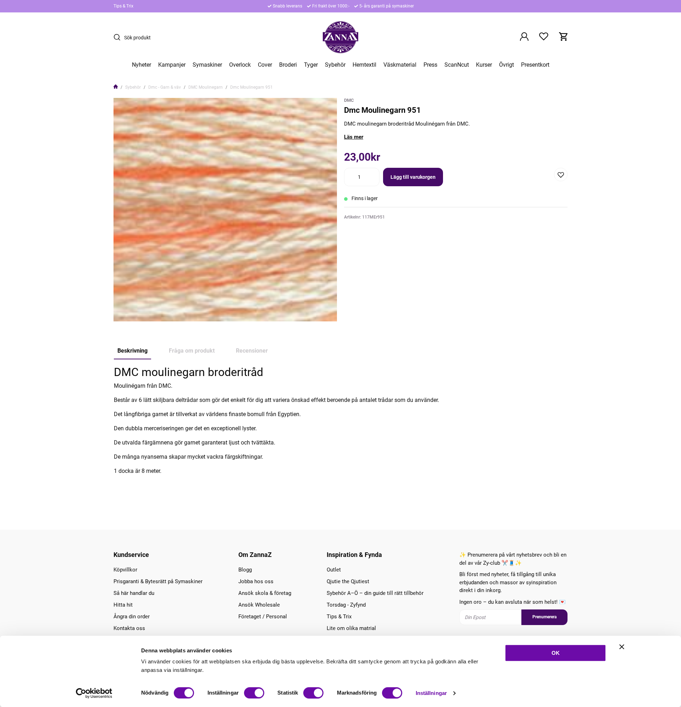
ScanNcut (456, 65)
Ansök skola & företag (264, 593)
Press (430, 65)
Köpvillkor (125, 570)
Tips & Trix (123, 6)
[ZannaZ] (340, 37)
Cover (265, 65)
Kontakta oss (129, 628)
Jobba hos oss (255, 581)
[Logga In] (524, 37)
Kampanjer (172, 65)
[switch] (254, 692)
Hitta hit (123, 605)
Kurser (484, 65)
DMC (349, 100)
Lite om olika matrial (351, 628)
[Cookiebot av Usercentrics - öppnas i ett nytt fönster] (94, 693)
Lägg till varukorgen (413, 177)
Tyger (311, 65)
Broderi (288, 65)
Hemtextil (364, 65)
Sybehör (335, 65)
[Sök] (119, 37)
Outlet (334, 570)
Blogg (245, 570)
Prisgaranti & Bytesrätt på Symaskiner (158, 581)
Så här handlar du (134, 593)
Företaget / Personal (262, 616)
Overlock (240, 65)
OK (556, 653)
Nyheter (141, 65)
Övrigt (506, 65)
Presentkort (535, 65)
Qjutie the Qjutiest (348, 581)
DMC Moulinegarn (205, 87)
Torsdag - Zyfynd (346, 605)
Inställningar (431, 693)
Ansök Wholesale (259, 605)
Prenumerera (544, 616)
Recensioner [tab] (252, 350)
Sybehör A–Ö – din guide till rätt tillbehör (375, 593)
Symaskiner (207, 65)
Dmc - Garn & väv (164, 87)
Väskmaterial (399, 65)
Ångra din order (132, 616)
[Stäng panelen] (621, 646)
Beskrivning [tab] (132, 350)
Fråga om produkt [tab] (192, 350)
